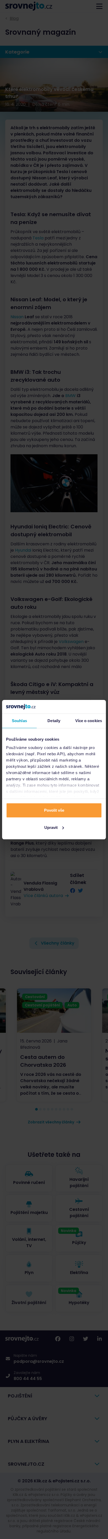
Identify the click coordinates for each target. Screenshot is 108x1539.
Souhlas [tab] (19, 720)
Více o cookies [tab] (88, 720)
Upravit (51, 827)
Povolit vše (54, 810)
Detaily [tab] (53, 720)
